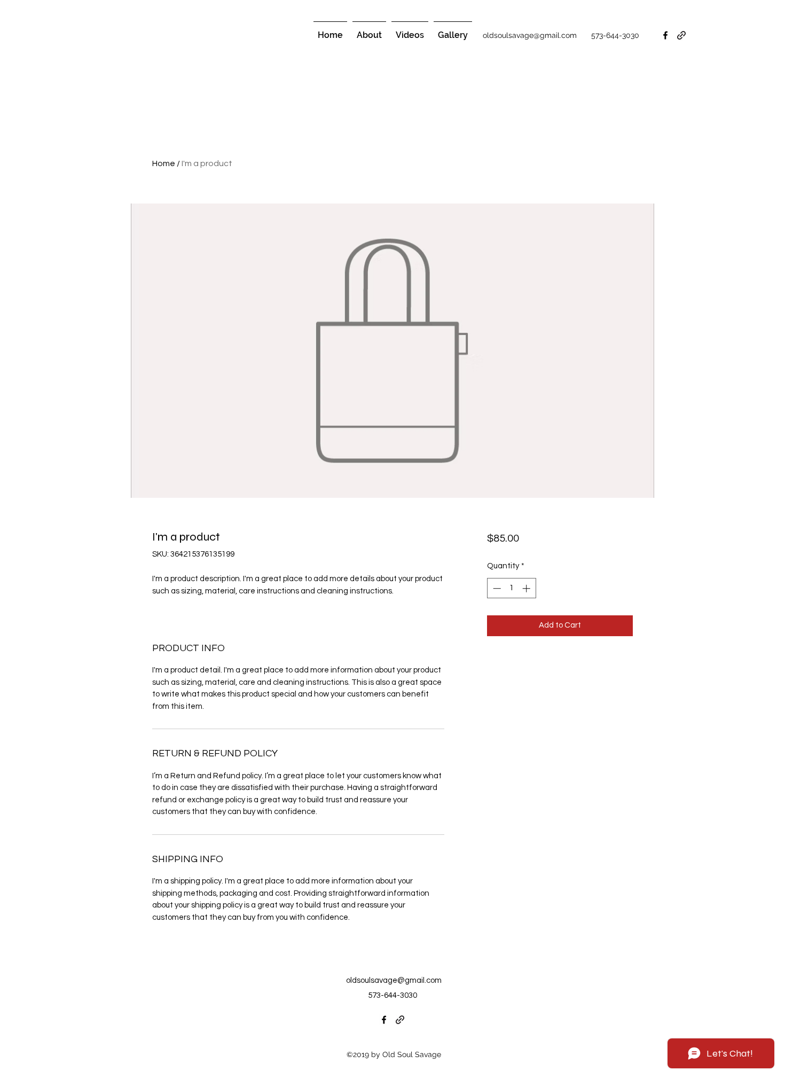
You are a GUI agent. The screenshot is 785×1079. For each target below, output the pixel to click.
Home (163, 163)
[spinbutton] (511, 588)
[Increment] (527, 588)
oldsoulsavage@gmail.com (394, 980)
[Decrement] (496, 588)
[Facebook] (384, 1019)
